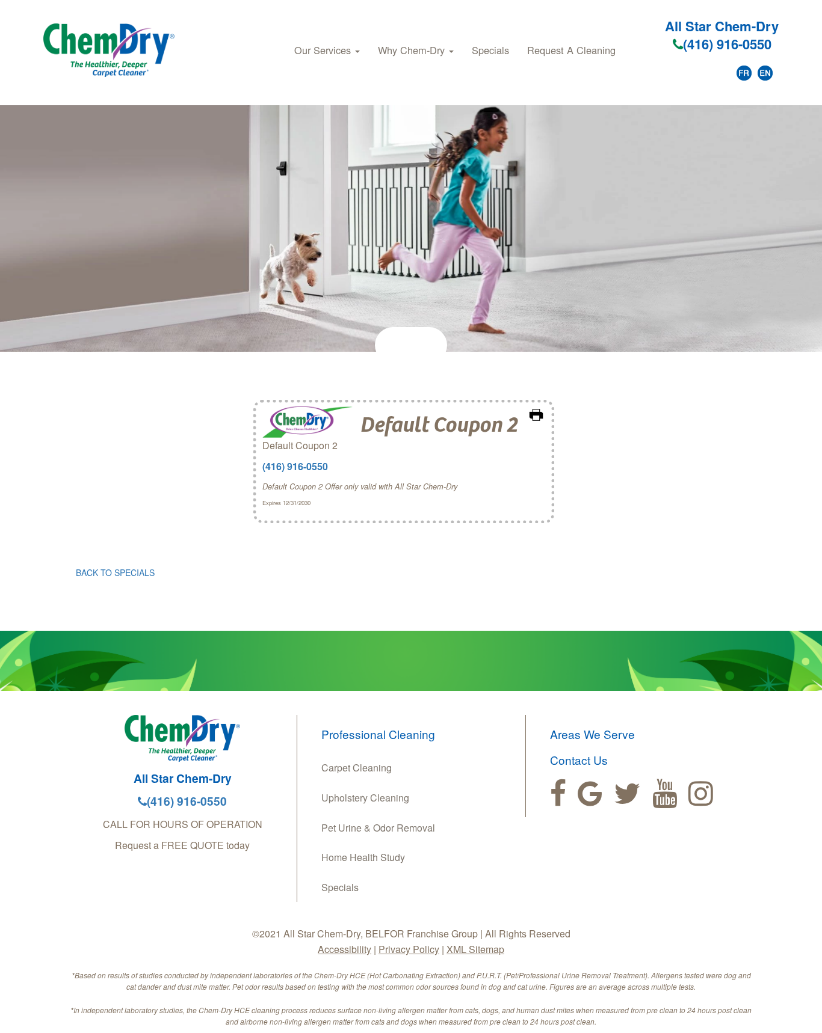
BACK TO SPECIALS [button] (115, 572)
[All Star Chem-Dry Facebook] (558, 793)
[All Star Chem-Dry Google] (590, 793)
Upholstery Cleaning (365, 798)
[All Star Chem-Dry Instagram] (700, 793)
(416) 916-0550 (727, 44)
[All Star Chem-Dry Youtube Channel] (664, 793)
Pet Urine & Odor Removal (378, 828)
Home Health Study (363, 857)
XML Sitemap (475, 949)
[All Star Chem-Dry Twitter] (627, 793)
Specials (490, 50)
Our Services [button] (324, 50)
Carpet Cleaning (356, 767)
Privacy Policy (409, 949)
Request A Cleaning (571, 50)
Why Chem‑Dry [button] (413, 50)
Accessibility (344, 949)
